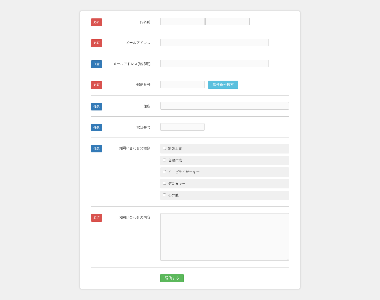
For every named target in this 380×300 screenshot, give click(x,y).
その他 (173, 195)
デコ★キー (177, 183)
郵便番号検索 (223, 84)
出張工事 (175, 148)
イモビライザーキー (184, 172)
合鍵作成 (175, 160)
